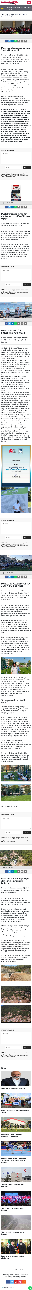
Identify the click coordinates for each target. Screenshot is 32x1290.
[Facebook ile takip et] (8, 1282)
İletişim (17, 1274)
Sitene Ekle (8, 1276)
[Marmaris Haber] (9, 2)
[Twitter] (9, 41)
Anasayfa (5, 1274)
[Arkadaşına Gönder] (18, 41)
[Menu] (28, 2)
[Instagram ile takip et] (20, 1282)
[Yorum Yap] (25, 41)
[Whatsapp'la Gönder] (15, 41)
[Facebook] (6, 41)
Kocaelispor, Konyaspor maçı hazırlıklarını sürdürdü (19, 8)
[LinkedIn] (12, 41)
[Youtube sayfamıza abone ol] (16, 1282)
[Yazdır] (22, 41)
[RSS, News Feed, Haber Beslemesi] (24, 1282)
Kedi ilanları (16, 1276)
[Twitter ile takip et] (12, 1282)
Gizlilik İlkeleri (24, 1274)
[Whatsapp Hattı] (30, 1288)
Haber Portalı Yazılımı (9, 1287)
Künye (11, 1274)
